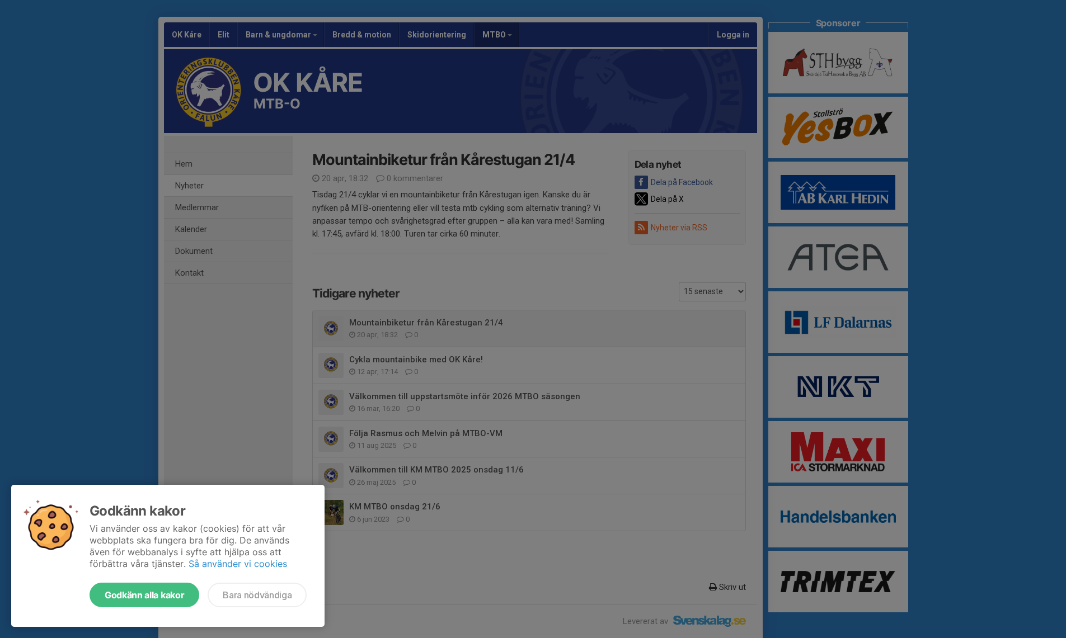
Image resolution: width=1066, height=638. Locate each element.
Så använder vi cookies (238, 563)
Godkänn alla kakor (144, 595)
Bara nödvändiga (257, 595)
